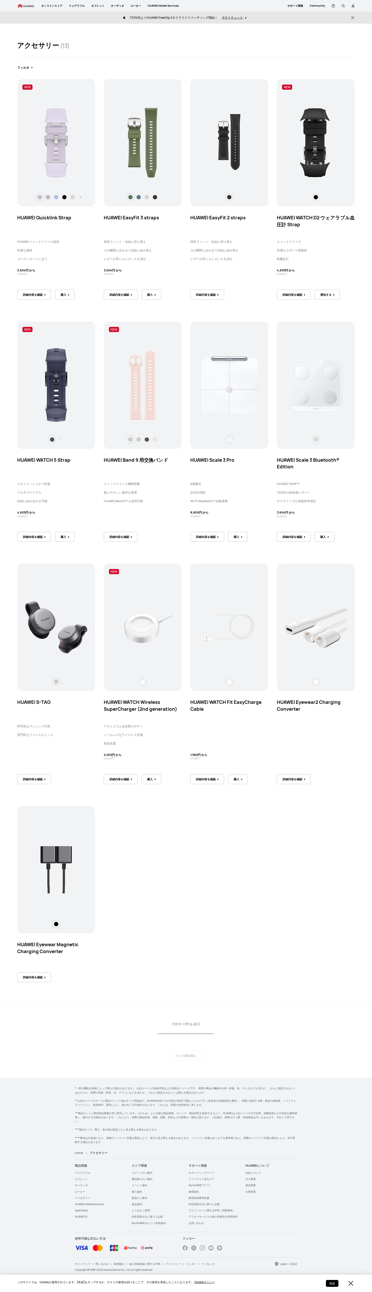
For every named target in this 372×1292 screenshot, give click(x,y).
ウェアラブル (82, 1173)
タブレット (81, 1179)
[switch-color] (40, 197)
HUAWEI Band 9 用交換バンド (136, 460)
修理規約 (194, 1192)
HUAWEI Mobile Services (89, 1204)
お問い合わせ (196, 1223)
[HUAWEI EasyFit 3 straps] (143, 142)
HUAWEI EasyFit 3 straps (131, 217)
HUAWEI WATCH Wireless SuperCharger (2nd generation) (140, 705)
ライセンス (208, 1264)
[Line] (219, 1248)
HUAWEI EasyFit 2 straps (218, 217)
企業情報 (250, 1192)
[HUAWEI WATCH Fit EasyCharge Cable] (229, 627)
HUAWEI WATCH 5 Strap (43, 460)
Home (79, 1153)
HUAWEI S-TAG (34, 702)
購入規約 (137, 1192)
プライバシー (173, 1264)
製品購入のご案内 (142, 1179)
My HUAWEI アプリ (199, 1185)
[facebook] (185, 1248)
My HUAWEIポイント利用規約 (149, 1223)
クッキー (191, 1264)
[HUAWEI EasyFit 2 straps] (229, 142)
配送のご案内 (139, 1198)
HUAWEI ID (81, 1216)
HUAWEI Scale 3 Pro (212, 460)
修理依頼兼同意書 (199, 1198)
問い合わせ (102, 1264)
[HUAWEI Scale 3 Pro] (229, 384)
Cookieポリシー (204, 1282)
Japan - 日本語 (288, 1264)
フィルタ (23, 67)
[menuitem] (101, 1173)
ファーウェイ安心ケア (201, 1179)
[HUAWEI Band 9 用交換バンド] (143, 384)
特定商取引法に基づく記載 (147, 1216)
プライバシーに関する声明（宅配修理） (212, 1210)
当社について (253, 1173)
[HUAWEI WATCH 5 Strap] (56, 384)
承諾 (332, 1283)
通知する (326, 295)
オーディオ (81, 1185)
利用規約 (119, 1264)
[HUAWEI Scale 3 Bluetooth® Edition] (316, 384)
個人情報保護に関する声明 (144, 1264)
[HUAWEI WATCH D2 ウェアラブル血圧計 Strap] (316, 142)
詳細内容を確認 (33, 295)
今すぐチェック (232, 17)
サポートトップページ (201, 1173)
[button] (333, 6)
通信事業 (250, 1185)
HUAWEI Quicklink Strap (44, 217)
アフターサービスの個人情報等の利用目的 (213, 1216)
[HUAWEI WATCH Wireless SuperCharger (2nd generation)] (143, 627)
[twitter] (193, 1248)
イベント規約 (139, 1185)
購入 (63, 295)
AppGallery (81, 1210)
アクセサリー (82, 1198)
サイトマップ (82, 1264)
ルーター (80, 1192)
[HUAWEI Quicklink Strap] (56, 142)
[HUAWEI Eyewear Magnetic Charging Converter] (56, 869)
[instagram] (202, 1248)
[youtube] (211, 1248)
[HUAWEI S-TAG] (56, 627)
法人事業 (250, 1179)
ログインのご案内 (142, 1173)
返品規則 (137, 1204)
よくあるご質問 (141, 1210)
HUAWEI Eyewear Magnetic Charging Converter (48, 948)
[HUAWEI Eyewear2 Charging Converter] (316, 627)
